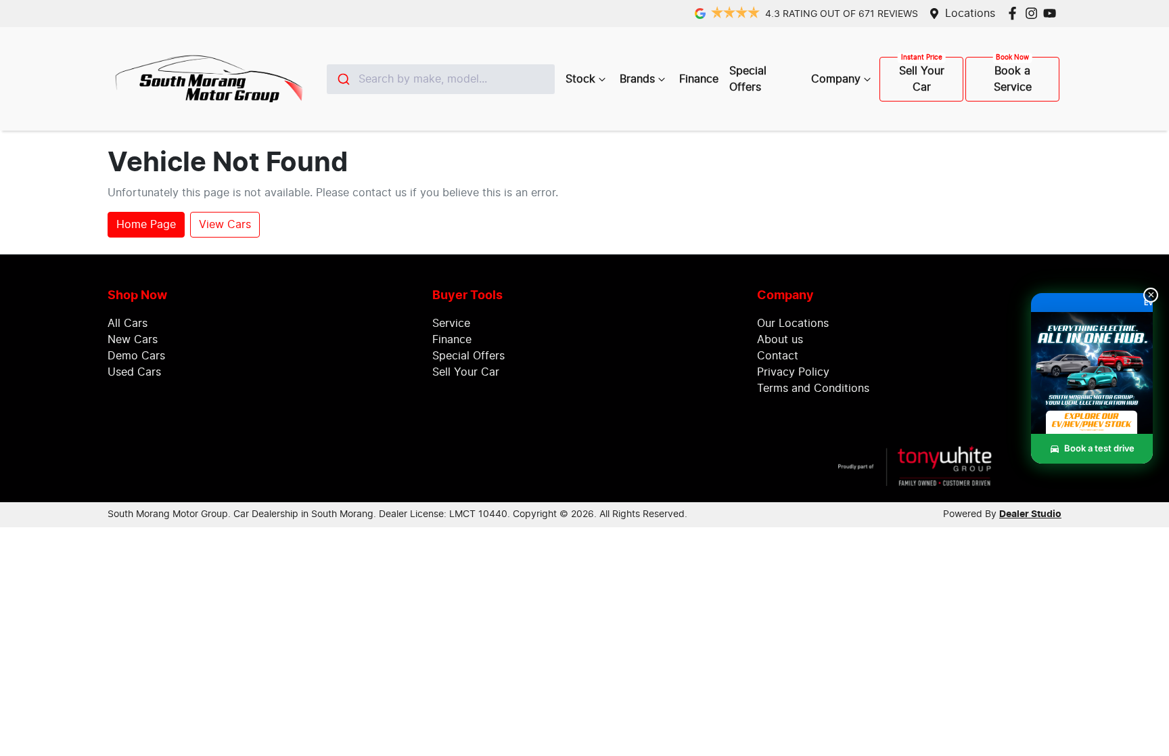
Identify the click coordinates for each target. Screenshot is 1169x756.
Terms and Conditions (813, 388)
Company (836, 79)
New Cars (133, 339)
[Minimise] (1150, 295)
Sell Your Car (921, 79)
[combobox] (441, 79)
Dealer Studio (1030, 514)
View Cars (225, 224)
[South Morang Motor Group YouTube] (1052, 13)
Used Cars (134, 372)
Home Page (146, 224)
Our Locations (793, 323)
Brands (637, 79)
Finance (698, 79)
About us (780, 339)
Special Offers (747, 79)
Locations (970, 13)
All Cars (127, 323)
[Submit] (343, 79)
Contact (777, 356)
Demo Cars (136, 356)
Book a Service (1013, 79)
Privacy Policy (793, 372)
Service (451, 323)
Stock (580, 79)
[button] (1092, 388)
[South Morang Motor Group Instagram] (1034, 13)
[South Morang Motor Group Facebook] (1015, 13)
